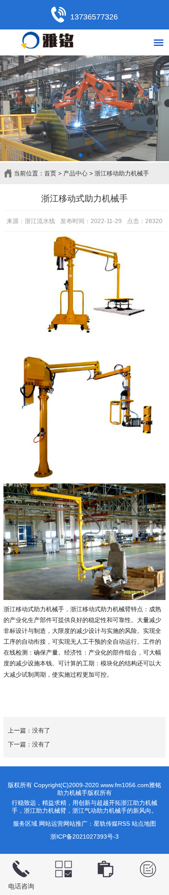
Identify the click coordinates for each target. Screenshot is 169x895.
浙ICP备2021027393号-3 (84, 836)
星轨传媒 (106, 823)
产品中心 (75, 173)
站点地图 (144, 823)
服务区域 (25, 823)
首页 (50, 173)
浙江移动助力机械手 (121, 173)
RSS (124, 823)
